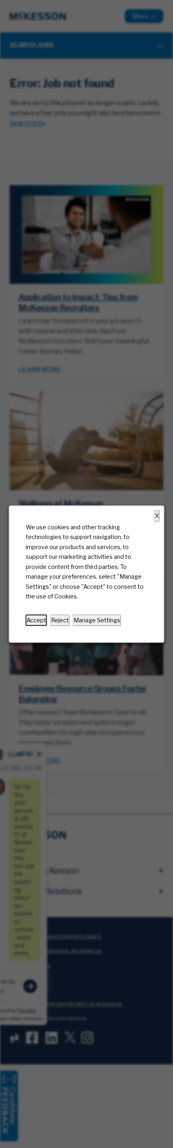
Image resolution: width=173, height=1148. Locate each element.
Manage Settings (97, 620)
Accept (36, 620)
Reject (60, 620)
